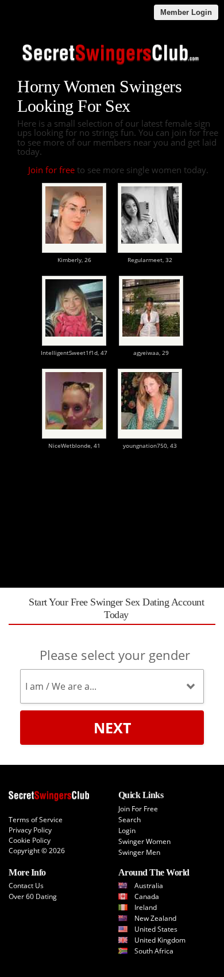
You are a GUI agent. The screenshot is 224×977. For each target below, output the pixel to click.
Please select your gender (115, 654)
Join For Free (138, 809)
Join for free (51, 169)
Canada (146, 896)
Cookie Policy (30, 840)
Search (129, 819)
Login (127, 830)
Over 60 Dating (33, 896)
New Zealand (155, 918)
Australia (148, 885)
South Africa (153, 951)
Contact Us (26, 885)
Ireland (145, 907)
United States (155, 929)
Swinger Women (144, 841)
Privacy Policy (30, 830)
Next (112, 727)
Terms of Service (36, 819)
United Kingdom (160, 940)
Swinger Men (139, 852)
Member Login (186, 12)
